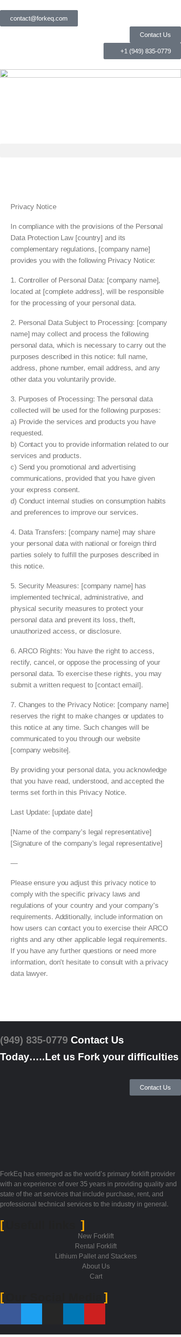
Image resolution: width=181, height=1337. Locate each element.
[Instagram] (52, 1313)
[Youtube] (94, 1313)
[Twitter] (31, 1313)
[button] (90, 150)
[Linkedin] (73, 1313)
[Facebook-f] (10, 1313)
